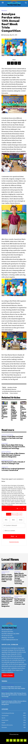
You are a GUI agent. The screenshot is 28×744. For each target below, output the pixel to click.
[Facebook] (8, 63)
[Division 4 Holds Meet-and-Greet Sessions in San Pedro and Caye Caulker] (8, 566)
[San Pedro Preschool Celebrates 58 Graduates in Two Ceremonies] (23, 402)
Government (5, 443)
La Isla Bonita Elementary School (11, 391)
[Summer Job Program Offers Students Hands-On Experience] (5, 402)
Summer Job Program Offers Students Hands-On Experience (5, 412)
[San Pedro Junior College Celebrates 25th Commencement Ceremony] (14, 402)
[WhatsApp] (19, 63)
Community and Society (7, 435)
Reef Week (5, 393)
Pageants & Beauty (6, 451)
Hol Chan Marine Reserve (9, 389)
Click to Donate (8, 675)
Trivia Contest (14, 393)
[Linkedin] (14, 740)
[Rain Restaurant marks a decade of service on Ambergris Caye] (20, 590)
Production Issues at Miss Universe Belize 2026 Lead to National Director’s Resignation (13, 455)
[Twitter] (12, 63)
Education (4, 10)
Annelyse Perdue (12, 387)
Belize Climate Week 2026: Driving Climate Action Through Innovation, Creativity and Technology (13, 446)
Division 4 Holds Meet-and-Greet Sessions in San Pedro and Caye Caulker (12, 438)
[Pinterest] (15, 63)
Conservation (5, 467)
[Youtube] (25, 740)
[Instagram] (11, 740)
